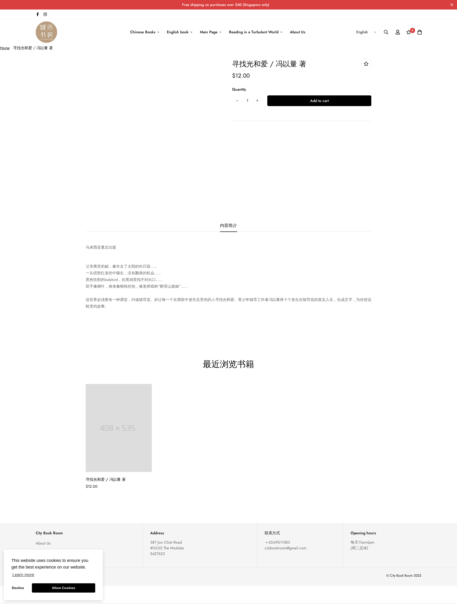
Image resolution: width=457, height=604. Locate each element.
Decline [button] (18, 588)
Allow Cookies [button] (63, 588)
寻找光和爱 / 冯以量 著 (33, 48)
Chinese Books (142, 32)
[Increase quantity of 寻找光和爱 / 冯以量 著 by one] (257, 100)
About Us (297, 32)
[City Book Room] (46, 32)
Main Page (209, 32)
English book (178, 32)
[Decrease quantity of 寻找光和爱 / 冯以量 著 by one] (237, 100)
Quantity (239, 89)
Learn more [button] (23, 574)
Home (5, 48)
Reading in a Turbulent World (253, 32)
